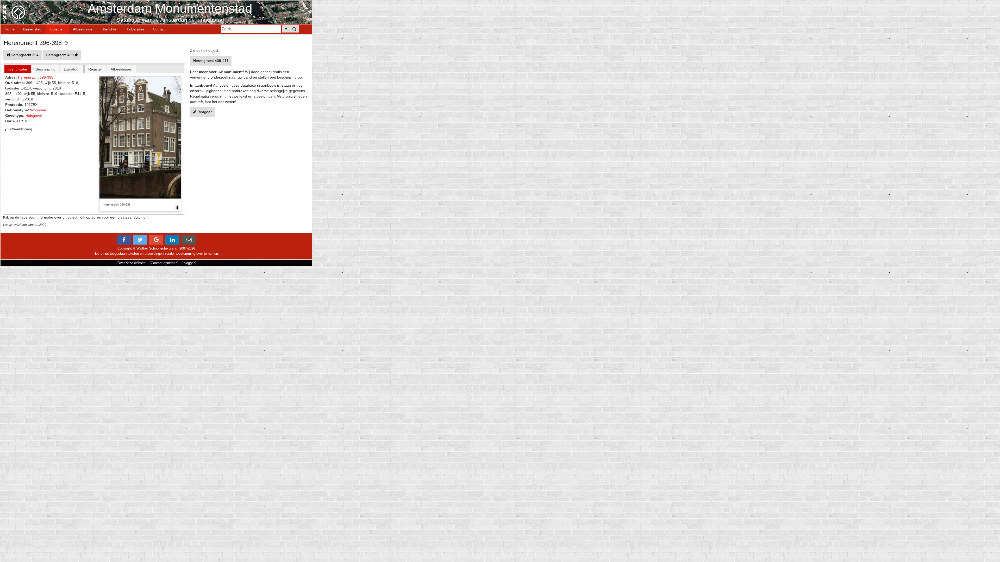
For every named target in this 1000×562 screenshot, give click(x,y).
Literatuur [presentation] (72, 69)
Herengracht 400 (60, 55)
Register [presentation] (95, 69)
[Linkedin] (172, 240)
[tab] (17, 69)
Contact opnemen (164, 263)
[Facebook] (124, 240)
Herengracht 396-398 (35, 77)
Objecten (57, 29)
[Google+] (156, 240)
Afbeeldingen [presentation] (121, 69)
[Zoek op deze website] (294, 29)
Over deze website (131, 263)
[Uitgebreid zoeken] (286, 29)
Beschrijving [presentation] (45, 69)
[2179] (177, 207)
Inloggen (189, 263)
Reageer (204, 112)
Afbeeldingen (84, 29)
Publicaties (136, 29)
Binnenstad (32, 29)
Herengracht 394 (24, 55)
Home (10, 29)
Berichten (110, 29)
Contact (159, 29)
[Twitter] (140, 240)
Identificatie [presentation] (17, 69)
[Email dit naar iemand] (189, 240)
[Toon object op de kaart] (66, 42)
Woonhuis (38, 110)
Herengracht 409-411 (210, 61)
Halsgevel (34, 115)
